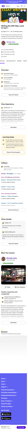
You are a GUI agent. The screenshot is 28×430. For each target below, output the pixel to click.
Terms (14, 2)
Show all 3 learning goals (13, 152)
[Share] (21, 10)
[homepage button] (3, 6)
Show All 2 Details (13, 243)
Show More (13, 127)
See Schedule (21, 427)
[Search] (21, 6)
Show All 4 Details (13, 95)
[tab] (2, 61)
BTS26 (20, 1)
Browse (7, 6)
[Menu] (24, 6)
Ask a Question (21, 287)
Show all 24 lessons (13, 210)
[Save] (25, 10)
